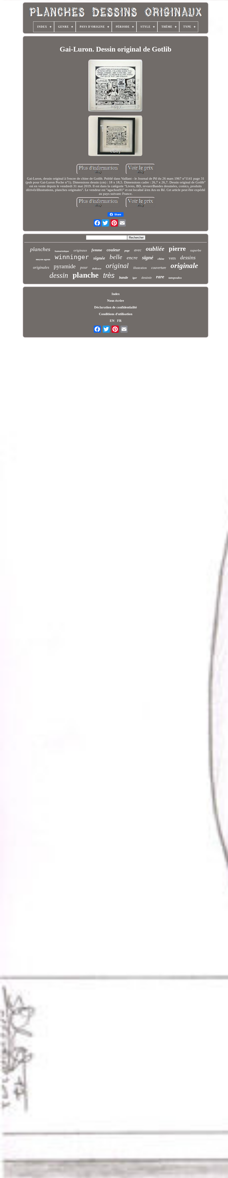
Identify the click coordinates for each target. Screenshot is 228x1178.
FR (119, 320)
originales (41, 267)
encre (132, 257)
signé (147, 257)
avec (137, 250)
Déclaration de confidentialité (115, 307)
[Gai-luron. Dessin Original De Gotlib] (115, 86)
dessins (187, 257)
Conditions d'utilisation (115, 314)
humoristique (62, 251)
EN (112, 320)
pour (84, 267)
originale (184, 266)
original (117, 266)
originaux (80, 250)
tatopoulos (175, 277)
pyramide (65, 266)
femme (97, 250)
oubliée (155, 248)
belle (116, 256)
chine (161, 258)
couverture (158, 268)
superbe (195, 250)
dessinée (146, 277)
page (127, 250)
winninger (72, 257)
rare (160, 276)
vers (172, 258)
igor (134, 277)
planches (40, 249)
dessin (58, 275)
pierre (177, 248)
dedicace (96, 268)
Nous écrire (115, 300)
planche (86, 275)
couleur (113, 249)
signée (99, 258)
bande (123, 277)
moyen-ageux (43, 259)
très (109, 275)
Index (116, 294)
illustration (140, 268)
